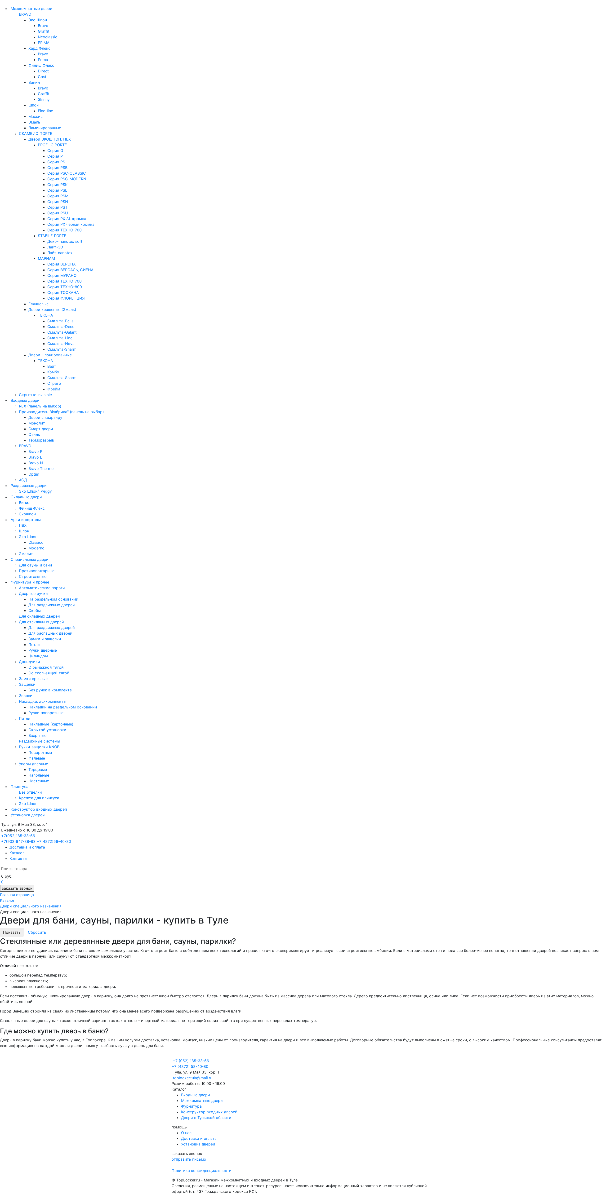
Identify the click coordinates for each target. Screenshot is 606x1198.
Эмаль (34, 122)
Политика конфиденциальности (202, 1170)
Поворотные (40, 752)
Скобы (34, 610)
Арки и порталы (25, 519)
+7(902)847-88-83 (18, 841)
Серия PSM (57, 196)
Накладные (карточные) (50, 724)
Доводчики (29, 661)
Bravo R (35, 451)
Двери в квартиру (45, 417)
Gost (42, 76)
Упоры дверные (33, 763)
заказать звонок (17, 888)
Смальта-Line (59, 338)
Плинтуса (18, 786)
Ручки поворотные (45, 712)
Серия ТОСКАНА (63, 292)
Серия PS (56, 161)
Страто (54, 383)
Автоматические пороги (42, 587)
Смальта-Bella (60, 320)
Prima (43, 59)
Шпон (33, 105)
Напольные (38, 775)
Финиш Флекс (41, 65)
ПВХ (23, 525)
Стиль (34, 434)
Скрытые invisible (35, 394)
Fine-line (45, 110)
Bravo (43, 25)
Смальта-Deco (61, 326)
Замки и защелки (44, 639)
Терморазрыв (41, 440)
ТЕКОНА (45, 315)
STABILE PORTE (52, 235)
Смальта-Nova (61, 343)
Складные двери (25, 497)
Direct (43, 71)
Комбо (53, 372)
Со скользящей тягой (48, 673)
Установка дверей (27, 815)
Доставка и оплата (27, 847)
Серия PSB (57, 167)
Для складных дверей (39, 616)
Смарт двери (40, 428)
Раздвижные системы (39, 741)
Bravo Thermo (41, 468)
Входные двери (24, 400)
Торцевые (37, 769)
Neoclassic (47, 37)
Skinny (44, 99)
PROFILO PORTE (52, 144)
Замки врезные (33, 678)
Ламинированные (44, 127)
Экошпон (27, 514)
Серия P (55, 156)
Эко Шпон (37, 20)
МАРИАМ (46, 258)
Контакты (18, 858)
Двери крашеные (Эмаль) (52, 309)
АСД (23, 479)
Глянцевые (38, 303)
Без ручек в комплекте (50, 690)
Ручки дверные (42, 650)
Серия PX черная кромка (70, 224)
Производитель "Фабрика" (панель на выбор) (61, 411)
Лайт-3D (55, 247)
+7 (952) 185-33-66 (191, 1060)
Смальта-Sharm (61, 349)
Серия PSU (57, 213)
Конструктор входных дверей (38, 809)
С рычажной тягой (46, 667)
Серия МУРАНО (61, 275)
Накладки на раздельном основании (62, 707)
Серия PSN (57, 201)
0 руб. (6, 876)
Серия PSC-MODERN (66, 179)
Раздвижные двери (28, 485)
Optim (33, 474)
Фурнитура (191, 1106)
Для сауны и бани (35, 565)
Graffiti (44, 31)
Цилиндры (38, 656)
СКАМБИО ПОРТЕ (35, 133)
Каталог (16, 852)
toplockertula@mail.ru (192, 1077)
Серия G (55, 150)
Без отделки (30, 792)
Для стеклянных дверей (41, 621)
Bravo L (35, 457)
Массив (35, 116)
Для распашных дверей (50, 633)
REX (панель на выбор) (40, 406)
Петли (34, 644)
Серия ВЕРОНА (61, 264)
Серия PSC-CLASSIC (66, 173)
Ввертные (37, 735)
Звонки (25, 695)
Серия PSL (57, 190)
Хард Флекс (39, 48)
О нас (186, 1132)
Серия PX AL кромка (66, 218)
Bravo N (35, 462)
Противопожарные (36, 570)
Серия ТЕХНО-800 (64, 286)
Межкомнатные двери (30, 8)
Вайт (51, 366)
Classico (36, 542)
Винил (34, 82)
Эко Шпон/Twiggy (35, 491)
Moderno (36, 548)
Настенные (38, 780)
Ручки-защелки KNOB (39, 746)
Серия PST (57, 207)
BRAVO (25, 14)
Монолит (36, 423)
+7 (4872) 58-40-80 (190, 1066)
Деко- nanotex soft (64, 241)
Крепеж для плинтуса (39, 798)
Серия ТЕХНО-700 (64, 230)
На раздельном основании (53, 599)
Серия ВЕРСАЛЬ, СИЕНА (70, 269)
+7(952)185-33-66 (18, 835)
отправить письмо (189, 1159)
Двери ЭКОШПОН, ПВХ (49, 139)
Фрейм (53, 389)
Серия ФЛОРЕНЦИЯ (66, 298)
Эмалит (26, 553)
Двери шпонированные (50, 355)
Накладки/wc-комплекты (42, 701)
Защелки (27, 684)
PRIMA (43, 42)
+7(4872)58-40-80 (54, 841)
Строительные (32, 576)
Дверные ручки (33, 593)
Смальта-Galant (62, 332)
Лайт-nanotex (59, 252)
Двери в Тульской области (206, 1117)
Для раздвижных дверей (51, 604)
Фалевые (36, 758)
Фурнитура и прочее (29, 582)
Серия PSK (57, 184)
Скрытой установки (47, 729)
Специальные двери (29, 559)
